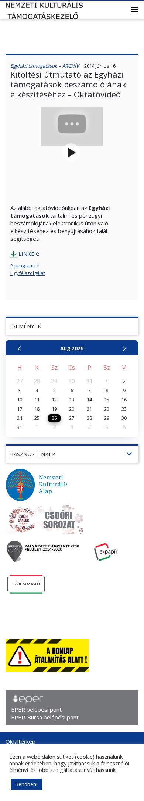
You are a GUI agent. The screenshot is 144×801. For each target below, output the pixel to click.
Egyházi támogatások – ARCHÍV (44, 65)
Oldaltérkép (20, 741)
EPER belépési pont (36, 709)
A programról (25, 265)
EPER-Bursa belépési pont (45, 717)
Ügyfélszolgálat (27, 273)
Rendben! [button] (26, 784)
